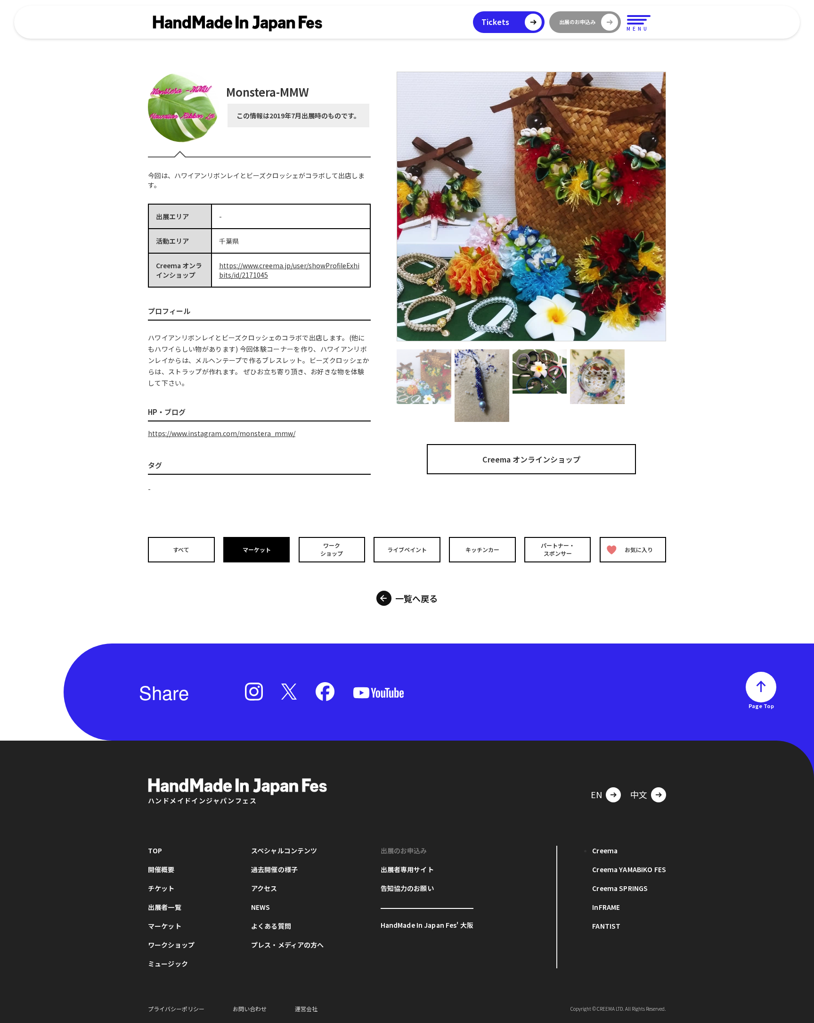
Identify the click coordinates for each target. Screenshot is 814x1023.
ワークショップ (331, 549)
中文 (638, 794)
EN (596, 794)
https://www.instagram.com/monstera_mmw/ (221, 433)
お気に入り (639, 549)
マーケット (257, 549)
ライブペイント (407, 549)
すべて (181, 549)
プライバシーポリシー (176, 1009)
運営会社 (306, 1009)
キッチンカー (482, 549)
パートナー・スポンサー (558, 549)
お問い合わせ (250, 1009)
